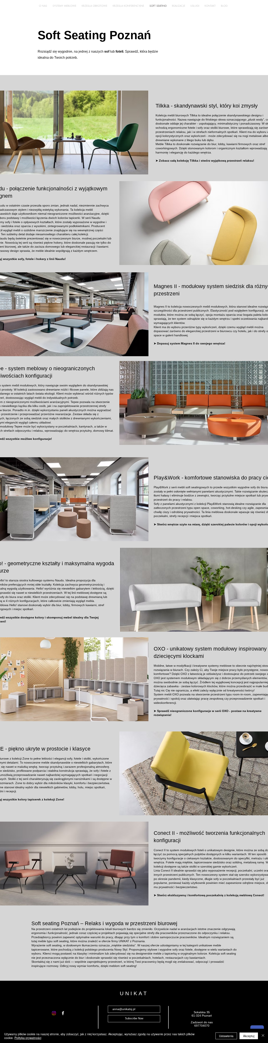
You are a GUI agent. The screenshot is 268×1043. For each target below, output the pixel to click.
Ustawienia (226, 1036)
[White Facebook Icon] (63, 1013)
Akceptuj (248, 1036)
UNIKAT (134, 993)
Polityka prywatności (27, 1038)
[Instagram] (54, 1013)
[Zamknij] (262, 1036)
